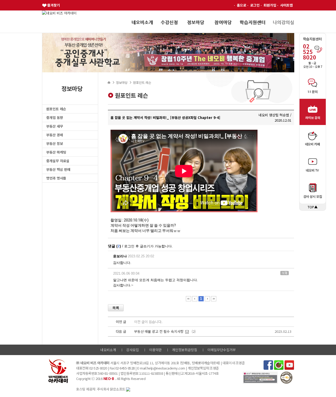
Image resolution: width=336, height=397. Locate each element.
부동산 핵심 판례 (58, 169)
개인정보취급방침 (184, 349)
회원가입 (270, 5)
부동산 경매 (54, 134)
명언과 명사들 (56, 178)
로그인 (255, 5)
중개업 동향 (54, 117)
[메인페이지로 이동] (59, 12)
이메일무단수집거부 (221, 349)
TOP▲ (313, 206)
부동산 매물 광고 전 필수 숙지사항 (158, 331)
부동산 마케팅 (56, 152)
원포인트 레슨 (56, 108)
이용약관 (155, 349)
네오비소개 (108, 349)
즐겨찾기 (53, 5)
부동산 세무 (54, 126)
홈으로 (241, 5)
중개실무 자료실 (57, 160)
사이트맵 (286, 5)
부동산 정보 (54, 143)
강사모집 (132, 349)
